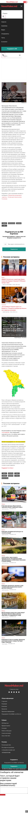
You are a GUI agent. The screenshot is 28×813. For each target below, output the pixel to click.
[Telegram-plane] (18, 692)
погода (17, 475)
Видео (3, 277)
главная (4, 223)
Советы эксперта (6, 733)
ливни (17, 473)
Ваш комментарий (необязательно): (8, 784)
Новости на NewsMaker (7, 284)
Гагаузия (4, 728)
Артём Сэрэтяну (6, 335)
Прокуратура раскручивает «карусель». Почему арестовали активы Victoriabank (12, 197)
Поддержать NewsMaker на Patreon (11, 714)
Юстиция (5, 89)
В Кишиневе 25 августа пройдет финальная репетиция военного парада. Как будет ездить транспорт (13, 641)
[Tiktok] (16, 692)
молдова (4, 475)
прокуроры (19, 223)
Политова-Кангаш (11, 223)
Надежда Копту (6, 100)
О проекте (4, 701)
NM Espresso (5, 723)
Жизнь (4, 322)
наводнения (10, 475)
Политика (4, 304)
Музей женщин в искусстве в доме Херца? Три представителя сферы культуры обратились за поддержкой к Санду (13, 614)
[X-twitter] (11, 692)
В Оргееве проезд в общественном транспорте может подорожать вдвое (12, 506)
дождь (4, 473)
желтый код (10, 473)
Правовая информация (8, 711)
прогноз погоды (5, 478)
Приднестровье (6, 725)
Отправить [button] (2, 794)
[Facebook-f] (9, 692)
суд (4, 225)
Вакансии (4, 709)
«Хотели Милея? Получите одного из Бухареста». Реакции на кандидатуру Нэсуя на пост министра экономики (14, 308)
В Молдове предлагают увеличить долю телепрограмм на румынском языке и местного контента (12, 587)
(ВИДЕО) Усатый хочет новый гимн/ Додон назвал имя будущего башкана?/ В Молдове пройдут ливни (13, 281)
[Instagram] (14, 692)
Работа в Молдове (6, 730)
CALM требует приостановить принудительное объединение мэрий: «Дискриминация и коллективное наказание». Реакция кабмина (14, 559)
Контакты (4, 706)
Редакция (4, 703)
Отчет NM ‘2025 (6, 735)
